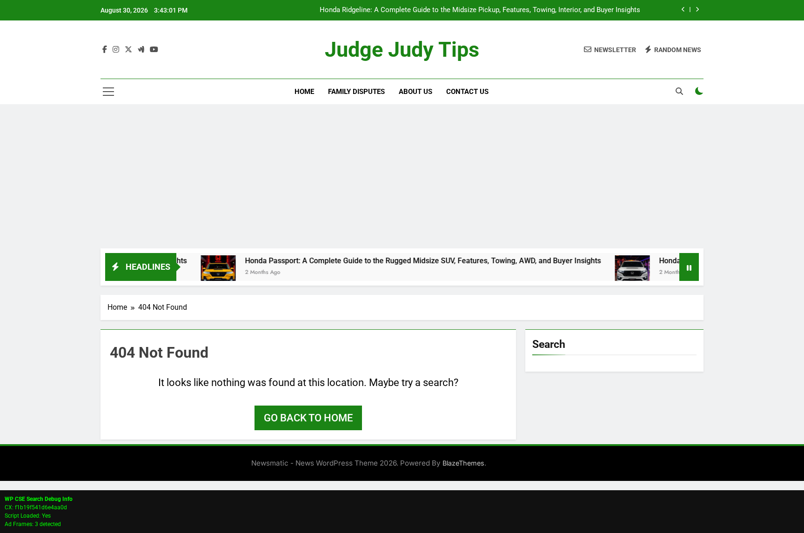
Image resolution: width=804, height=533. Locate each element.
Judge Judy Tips (402, 49)
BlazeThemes (463, 463)
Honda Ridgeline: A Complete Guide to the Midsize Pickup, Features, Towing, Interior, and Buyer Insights (480, 10)
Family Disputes (356, 91)
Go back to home (308, 418)
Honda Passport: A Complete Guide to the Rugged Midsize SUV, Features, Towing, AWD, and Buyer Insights (410, 260)
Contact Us (467, 91)
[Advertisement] (402, 178)
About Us (415, 91)
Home (304, 91)
